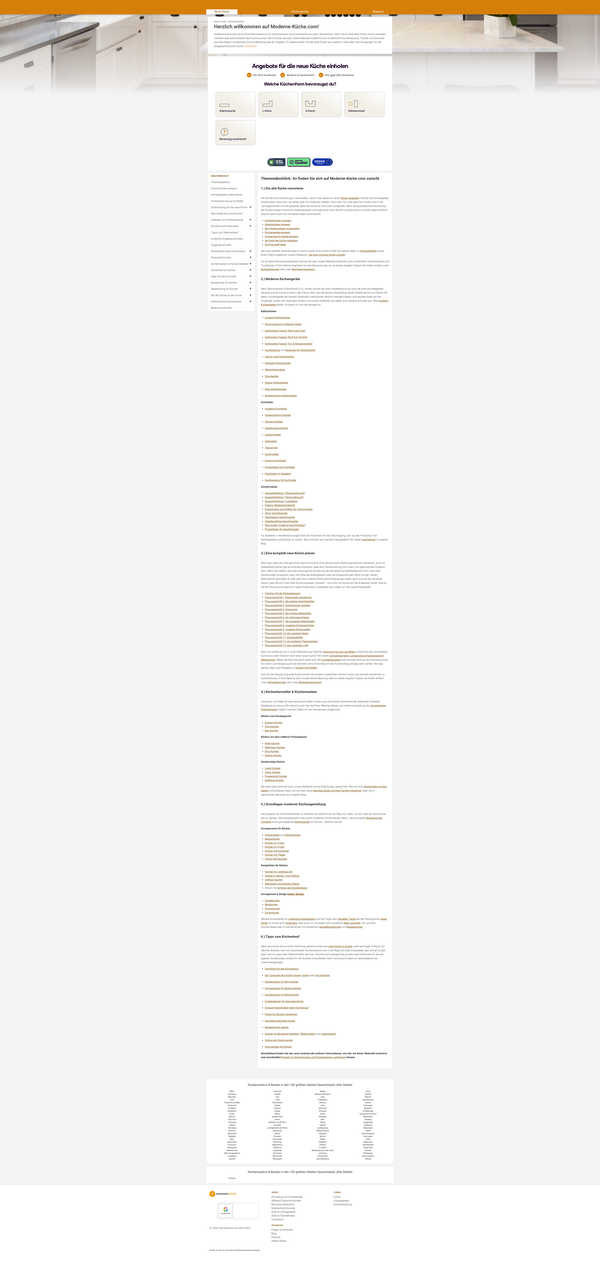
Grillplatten (271, 441)
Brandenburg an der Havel (323, 1150)
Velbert (323, 1125)
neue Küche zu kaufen (340, 946)
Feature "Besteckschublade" (280, 505)
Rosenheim (368, 1117)
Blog (273, 1233)
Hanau (323, 1122)
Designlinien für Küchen (224, 282)
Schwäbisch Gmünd (368, 1114)
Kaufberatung (272, 350)
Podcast (275, 1237)
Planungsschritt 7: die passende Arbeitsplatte (290, 621)
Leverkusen (277, 1131)
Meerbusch (368, 1142)
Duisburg (232, 1122)
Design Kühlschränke (276, 382)
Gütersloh (323, 1108)
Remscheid (277, 1156)
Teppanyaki (271, 447)
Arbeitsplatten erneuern (277, 224)
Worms (323, 1136)
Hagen (277, 1105)
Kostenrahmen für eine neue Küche (284, 1001)
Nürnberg (232, 1128)
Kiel (277, 1097)
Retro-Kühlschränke (275, 389)
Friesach (232, 1178)
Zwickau (322, 1103)
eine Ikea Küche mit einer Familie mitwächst (337, 790)
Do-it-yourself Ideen (275, 244)
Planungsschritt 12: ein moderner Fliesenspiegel (291, 641)
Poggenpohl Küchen (276, 776)
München (232, 1097)
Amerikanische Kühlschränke (281, 395)
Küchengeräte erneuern (277, 232)
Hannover (232, 1119)
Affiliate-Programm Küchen (286, 1200)
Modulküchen (272, 838)
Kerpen (368, 1103)
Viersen (323, 1145)
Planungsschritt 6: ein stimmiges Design (287, 617)
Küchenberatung (343, 1204)
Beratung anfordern (221, 307)
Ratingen (322, 1117)
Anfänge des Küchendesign (292, 887)
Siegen (322, 1091)
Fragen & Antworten (282, 1229)
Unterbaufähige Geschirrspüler (281, 521)
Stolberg (368, 1119)
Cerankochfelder (274, 421)
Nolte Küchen (272, 743)
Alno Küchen (272, 751)
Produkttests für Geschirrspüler (282, 529)
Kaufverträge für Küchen (278, 1046)
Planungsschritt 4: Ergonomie (281, 609)
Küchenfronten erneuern (224, 188)
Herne (277, 1119)
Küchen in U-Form (274, 846)
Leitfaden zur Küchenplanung (227, 219)
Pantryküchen (272, 908)
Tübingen (323, 1133)
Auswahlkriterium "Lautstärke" (281, 501)
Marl (323, 1119)
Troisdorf (323, 1148)
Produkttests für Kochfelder (280, 467)
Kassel (277, 1111)
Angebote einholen (221, 245)
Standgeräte (271, 376)
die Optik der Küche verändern (281, 240)
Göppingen (368, 1128)
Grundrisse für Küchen (223, 270)
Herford (368, 1094)
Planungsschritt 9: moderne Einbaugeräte (287, 629)
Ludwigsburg (322, 1128)
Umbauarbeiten (368, 250)
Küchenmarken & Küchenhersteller (230, 263)
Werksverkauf (307, 1033)
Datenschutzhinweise (283, 1208)
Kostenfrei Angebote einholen (227, 238)
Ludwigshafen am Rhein (277, 1128)
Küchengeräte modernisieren (226, 194)
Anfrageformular (270, 269)
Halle (277, 1100)
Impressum (277, 1219)
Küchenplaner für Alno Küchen (281, 981)
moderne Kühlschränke (277, 317)
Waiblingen (368, 1153)
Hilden (368, 1131)
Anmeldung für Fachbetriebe (286, 1196)
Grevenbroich (368, 1100)
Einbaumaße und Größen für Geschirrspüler (289, 509)
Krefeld (277, 1094)
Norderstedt (323, 1156)
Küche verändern (350, 198)
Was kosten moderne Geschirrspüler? (285, 525)
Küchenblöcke (292, 835)
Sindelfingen (368, 1111)
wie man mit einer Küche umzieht (327, 254)
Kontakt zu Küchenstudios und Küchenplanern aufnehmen (314, 1057)
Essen (232, 1114)
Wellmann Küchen (275, 747)
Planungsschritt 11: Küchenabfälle (284, 637)
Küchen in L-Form (274, 843)
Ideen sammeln (351, 923)
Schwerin (323, 1111)
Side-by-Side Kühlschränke (279, 356)
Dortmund (232, 1105)
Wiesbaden (232, 1148)
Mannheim (232, 1142)
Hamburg (232, 1094)
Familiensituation (331, 659)
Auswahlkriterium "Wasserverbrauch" (285, 493)
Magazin (378, 11)
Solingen (277, 1125)
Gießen (323, 1139)
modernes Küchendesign (301, 919)
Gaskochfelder (273, 434)
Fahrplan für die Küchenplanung (282, 593)
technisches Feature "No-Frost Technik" (286, 337)
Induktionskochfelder (276, 428)
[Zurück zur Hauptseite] (237, 1194)
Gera (323, 1097)
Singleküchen (272, 900)
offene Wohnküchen (276, 859)
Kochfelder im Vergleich (278, 473)
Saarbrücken (277, 1117)
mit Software (322, 975)
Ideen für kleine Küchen (223, 276)
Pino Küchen (272, 726)
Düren (322, 1114)
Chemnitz (277, 1091)
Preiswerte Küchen (221, 257)
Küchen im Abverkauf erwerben (282, 1033)
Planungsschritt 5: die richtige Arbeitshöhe (288, 613)
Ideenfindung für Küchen (224, 288)
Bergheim (368, 1108)
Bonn (232, 1139)
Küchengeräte (300, 11)
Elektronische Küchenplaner (226, 301)
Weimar (368, 1097)
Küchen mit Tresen (275, 854)
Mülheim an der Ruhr (277, 1122)
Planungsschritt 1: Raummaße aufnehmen (288, 597)
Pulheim (368, 1150)
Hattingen (368, 1125)
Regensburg (277, 1145)
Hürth (368, 1139)
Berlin (232, 1091)
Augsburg (232, 1156)
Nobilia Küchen (273, 755)
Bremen (232, 1117)
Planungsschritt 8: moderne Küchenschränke (289, 625)
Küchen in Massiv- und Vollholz (282, 875)
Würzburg (277, 1142)
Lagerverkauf (328, 1033)
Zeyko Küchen (272, 772)
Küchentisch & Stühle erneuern (281, 236)
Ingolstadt (277, 1150)
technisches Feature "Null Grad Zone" (285, 330)
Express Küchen (273, 722)
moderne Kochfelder (276, 408)
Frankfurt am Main (232, 1103)
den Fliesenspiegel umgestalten (282, 228)
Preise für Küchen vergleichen (281, 1014)
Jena (323, 1105)
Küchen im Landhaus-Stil (278, 871)
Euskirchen (368, 1148)
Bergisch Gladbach (323, 1094)
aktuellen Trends (347, 919)
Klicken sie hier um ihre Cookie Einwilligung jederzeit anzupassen (234, 1250)
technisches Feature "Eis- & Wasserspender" (289, 343)
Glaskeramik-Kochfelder (278, 415)
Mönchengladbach (232, 1153)
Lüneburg (323, 1153)
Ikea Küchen (271, 730)
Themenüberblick (220, 182)
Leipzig (232, 1125)
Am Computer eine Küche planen (283, 975)
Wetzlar (368, 1159)
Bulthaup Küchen (274, 780)
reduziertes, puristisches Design (282, 883)
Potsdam (277, 1136)
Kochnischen (272, 912)
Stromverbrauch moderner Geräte (283, 324)
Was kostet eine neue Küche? (227, 213)
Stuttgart (232, 1108)
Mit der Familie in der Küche (226, 295)
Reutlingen (277, 1159)
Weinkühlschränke (275, 369)
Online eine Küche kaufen (279, 1040)
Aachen (232, 1159)
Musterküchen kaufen (277, 1027)
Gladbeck (323, 1142)
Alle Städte (344, 1085)
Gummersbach (368, 1156)
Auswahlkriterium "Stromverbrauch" (284, 497)
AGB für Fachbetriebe (283, 1215)
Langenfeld (368, 1122)
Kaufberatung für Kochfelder (280, 480)
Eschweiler (368, 1136)
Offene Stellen (279, 1241)
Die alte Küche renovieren (225, 226)
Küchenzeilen (272, 835)
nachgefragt (368, 539)
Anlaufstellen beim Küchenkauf (228, 251)
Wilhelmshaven (322, 1131)
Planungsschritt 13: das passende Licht (286, 645)
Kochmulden (272, 454)
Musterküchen (354, 926)
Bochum (232, 1131)
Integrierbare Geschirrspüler (280, 517)
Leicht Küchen (272, 768)
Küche (337, 1196)
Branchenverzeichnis (303, 269)
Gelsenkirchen (232, 1150)
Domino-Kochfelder (275, 460)
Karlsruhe (232, 1145)
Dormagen (368, 1105)
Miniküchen (271, 904)
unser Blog (291, 923)
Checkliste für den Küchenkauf (281, 968)
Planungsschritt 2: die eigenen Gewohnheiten (289, 601)
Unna (368, 1091)
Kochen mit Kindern (306, 667)
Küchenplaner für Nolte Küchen (282, 994)
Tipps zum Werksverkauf (224, 232)
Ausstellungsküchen (330, 926)
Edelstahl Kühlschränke (278, 363)
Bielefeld (232, 1136)
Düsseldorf (232, 1111)
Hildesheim (323, 1100)
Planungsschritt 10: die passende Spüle (286, 633)
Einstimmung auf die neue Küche (229, 207)
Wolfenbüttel (368, 1145)
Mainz (277, 1114)
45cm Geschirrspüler (276, 513)
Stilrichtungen (302, 821)
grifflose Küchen (274, 879)
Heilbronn (277, 1148)
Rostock (277, 1108)
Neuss (277, 1133)
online (305, 975)
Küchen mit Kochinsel (277, 851)
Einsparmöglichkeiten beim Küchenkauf (287, 1007)
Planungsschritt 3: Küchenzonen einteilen (287, 605)
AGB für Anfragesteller (283, 1211)
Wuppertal (232, 1133)
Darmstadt (277, 1139)
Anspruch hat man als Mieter (339, 651)
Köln (232, 1100)
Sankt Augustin (368, 1133)
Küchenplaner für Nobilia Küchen (283, 988)
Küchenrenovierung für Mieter (227, 201)
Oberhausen (277, 1103)
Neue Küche (222, 11)
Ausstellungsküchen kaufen (280, 1020)
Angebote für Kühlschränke (300, 350)
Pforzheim (277, 1153)
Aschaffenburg (322, 1159)
